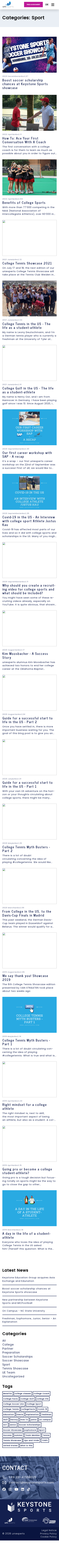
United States (10, 1445)
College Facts (10, 1399)
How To (24, 1419)
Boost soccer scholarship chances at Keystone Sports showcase (26, 1290)
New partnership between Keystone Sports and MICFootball (25, 1301)
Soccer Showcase (15, 1360)
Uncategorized (13, 1376)
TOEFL (45, 1440)
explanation (32, 1414)
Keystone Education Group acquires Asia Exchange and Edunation (28, 1279)
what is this (26, 1445)
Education (8, 1414)
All (4, 1341)
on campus (45, 1419)
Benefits (7, 1393)
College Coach (41, 1393)
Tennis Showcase (15, 1368)
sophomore (30, 1430)
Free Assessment (33, 4)
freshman (46, 1414)
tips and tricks (31, 1440)
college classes (23, 1393)
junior (34, 1419)
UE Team (8, 1372)
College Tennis (11, 1409)
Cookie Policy (48, 1536)
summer (18, 1435)
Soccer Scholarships (17, 1356)
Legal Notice (49, 1530)
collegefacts (28, 1409)
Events (20, 1414)
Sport (6, 1364)
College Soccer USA (13, 1404)
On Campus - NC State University (23, 1310)
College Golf (27, 1399)
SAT (5, 1424)
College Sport (34, 1404)
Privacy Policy (48, 1533)
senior (13, 1424)
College (8, 1344)
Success (7, 1435)
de (47, 4)
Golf (5, 1419)
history (14, 1419)
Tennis (46, 1435)
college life (43, 1399)
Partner (7, 1349)
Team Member (32, 1435)
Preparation (11, 1352)
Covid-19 (42, 1409)
